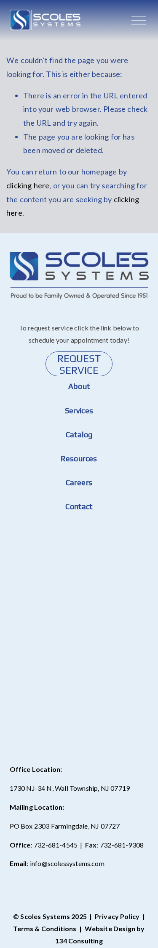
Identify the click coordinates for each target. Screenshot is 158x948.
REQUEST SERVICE (79, 364)
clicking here (27, 185)
